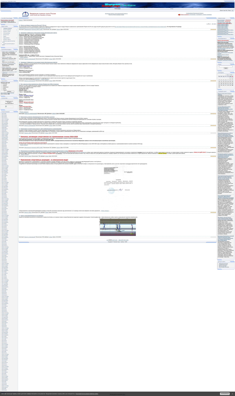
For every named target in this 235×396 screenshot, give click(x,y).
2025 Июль (4, 384)
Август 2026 (229, 74)
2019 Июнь (4, 308)
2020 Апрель (5, 322)
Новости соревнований (7, 63)
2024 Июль (4, 374)
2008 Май (4, 130)
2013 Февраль (5, 205)
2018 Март (4, 288)
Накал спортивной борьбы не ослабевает (32, 215)
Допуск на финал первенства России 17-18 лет (33, 25)
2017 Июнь (4, 275)
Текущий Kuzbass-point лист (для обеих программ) (225, 49)
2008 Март (4, 127)
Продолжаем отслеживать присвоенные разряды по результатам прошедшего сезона (52, 151)
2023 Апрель (5, 362)
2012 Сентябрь (5, 198)
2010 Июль (4, 163)
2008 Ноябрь (5, 135)
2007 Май (4, 113)
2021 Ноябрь (5, 346)
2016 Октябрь (5, 264)
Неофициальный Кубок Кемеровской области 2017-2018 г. (225, 29)
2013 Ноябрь (5, 218)
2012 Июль (4, 196)
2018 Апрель (5, 289)
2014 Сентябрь (5, 230)
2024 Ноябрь (5, 377)
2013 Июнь (4, 211)
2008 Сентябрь (5, 132)
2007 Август (4, 117)
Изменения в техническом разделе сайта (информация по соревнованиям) (41, 128)
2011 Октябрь (5, 183)
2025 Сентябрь (5, 385)
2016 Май (4, 258)
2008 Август (4, 131)
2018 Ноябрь (5, 299)
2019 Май (4, 307)
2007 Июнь (4, 115)
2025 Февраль (5, 379)
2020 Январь (5, 318)
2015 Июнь (4, 242)
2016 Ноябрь (5, 266)
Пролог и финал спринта (223, 54)
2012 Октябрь (5, 200)
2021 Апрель (5, 337)
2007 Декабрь (5, 123)
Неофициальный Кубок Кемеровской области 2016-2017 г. (225, 32)
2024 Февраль (5, 369)
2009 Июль (4, 146)
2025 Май (4, 381)
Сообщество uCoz (223, 264)
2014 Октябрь (5, 231)
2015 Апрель (5, 240)
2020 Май (4, 324)
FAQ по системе (222, 265)
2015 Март (4, 238)
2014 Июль (4, 227)
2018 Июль (4, 293)
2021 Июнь (4, 340)
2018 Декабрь (5, 300)
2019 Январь (5, 302)
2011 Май (4, 176)
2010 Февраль (5, 156)
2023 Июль (4, 363)
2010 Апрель (5, 159)
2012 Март (4, 190)
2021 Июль (4, 341)
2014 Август (4, 229)
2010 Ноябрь (5, 168)
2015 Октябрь (5, 248)
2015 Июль (4, 244)
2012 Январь (5, 187)
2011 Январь (5, 171)
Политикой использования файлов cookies (87, 393)
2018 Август (4, 295)
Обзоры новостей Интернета (9, 59)
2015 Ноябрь (5, 249)
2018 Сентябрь (5, 296)
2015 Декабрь (5, 251)
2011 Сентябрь (5, 182)
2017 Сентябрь (5, 280)
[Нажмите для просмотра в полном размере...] (117, 209)
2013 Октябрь (5, 216)
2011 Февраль (5, 172)
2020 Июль (4, 326)
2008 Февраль (5, 126)
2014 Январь (5, 220)
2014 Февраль (5, 222)
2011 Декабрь (5, 186)
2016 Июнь (4, 259)
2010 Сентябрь (5, 165)
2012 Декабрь (5, 203)
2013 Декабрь (5, 219)
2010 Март (4, 157)
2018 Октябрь (5, 297)
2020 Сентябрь (5, 328)
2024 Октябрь (5, 376)
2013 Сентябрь (5, 215)
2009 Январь (5, 138)
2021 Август (4, 343)
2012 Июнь (4, 194)
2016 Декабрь (5, 267)
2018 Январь (5, 285)
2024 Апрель (5, 372)
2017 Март (4, 271)
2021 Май (4, 339)
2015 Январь (5, 236)
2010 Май (4, 160)
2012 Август (4, 197)
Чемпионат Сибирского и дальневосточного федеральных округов (39, 62)
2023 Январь (5, 359)
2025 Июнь (4, 383)
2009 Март (4, 141)
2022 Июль (4, 352)
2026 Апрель (5, 387)
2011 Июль (4, 179)
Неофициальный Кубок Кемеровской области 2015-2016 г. (225, 34)
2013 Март (4, 207)
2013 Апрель (5, 208)
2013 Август (4, 214)
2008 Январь (5, 124)
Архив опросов (10, 92)
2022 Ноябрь (5, 357)
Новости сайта (5, 57)
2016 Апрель (5, 256)
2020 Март (4, 321)
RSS (233, 10)
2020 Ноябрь (5, 330)
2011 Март (4, 174)
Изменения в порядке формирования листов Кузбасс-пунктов (37, 117)
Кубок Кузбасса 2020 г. (222, 26)
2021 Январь (5, 333)
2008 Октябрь (5, 134)
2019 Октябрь (5, 314)
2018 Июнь (4, 292)
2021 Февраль (5, 335)
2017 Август (4, 278)
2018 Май (4, 291)
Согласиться (225, 393)
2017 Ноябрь (5, 282)
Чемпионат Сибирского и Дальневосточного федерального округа (39, 32)
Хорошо (5, 85)
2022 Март (4, 348)
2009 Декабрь (5, 153)
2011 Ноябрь (5, 185)
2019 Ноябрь (5, 315)
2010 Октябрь (5, 167)
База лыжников (221, 20)
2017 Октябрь (5, 281)
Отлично (5, 84)
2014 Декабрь (5, 234)
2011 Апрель (5, 175)
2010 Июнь (4, 161)
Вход (171, 8)
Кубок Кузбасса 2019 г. (222, 27)
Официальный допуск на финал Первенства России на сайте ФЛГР (35, 27)
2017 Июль (4, 277)
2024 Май (4, 373)
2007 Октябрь (5, 120)
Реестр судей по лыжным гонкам (116, 14)
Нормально (5, 87)
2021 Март (4, 336)
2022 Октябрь (5, 355)
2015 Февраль (5, 237)
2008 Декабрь (5, 137)
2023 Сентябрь (5, 366)
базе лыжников (81, 152)
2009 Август (4, 148)
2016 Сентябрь (5, 263)
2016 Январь (5, 252)
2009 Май (4, 143)
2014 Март (4, 223)
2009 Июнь (4, 145)
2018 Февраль (5, 286)
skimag (58, 29)
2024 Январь (5, 368)
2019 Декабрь (5, 317)
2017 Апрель (5, 273)
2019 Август (4, 311)
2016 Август (4, 262)
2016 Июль (4, 260)
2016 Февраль (5, 253)
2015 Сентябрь (5, 247)
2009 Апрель (5, 142)
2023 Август (4, 365)
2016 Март (4, 255)
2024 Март (4, 370)
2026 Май (4, 388)
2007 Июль (4, 116)
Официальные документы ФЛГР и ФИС (33, 29)
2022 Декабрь (5, 358)
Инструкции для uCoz (224, 266)
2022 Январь (5, 347)
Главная (63, 8)
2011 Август (4, 181)
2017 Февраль (5, 270)
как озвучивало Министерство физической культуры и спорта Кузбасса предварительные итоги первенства (140, 26)
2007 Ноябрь (5, 121)
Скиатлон (219, 55)
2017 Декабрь (5, 284)
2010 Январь (5, 154)
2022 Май (4, 351)
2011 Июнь (4, 178)
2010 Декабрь (5, 170)
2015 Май (4, 241)
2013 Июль (4, 212)
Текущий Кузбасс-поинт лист (224, 22)
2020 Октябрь (5, 329)
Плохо (4, 88)
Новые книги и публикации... (8, 51)
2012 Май (4, 193)
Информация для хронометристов (225, 41)
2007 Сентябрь (5, 119)
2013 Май (4, 209)
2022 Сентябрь (5, 354)
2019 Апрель (5, 306)
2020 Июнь (4, 325)
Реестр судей (220, 21)
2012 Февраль (5, 189)
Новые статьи (5, 67)
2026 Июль (4, 390)
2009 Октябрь (5, 150)
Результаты (3, 92)
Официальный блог (223, 263)
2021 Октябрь (5, 344)
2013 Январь (5, 204)
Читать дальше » (24, 57)
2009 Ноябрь (5, 152)
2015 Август (4, 245)
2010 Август (4, 164)
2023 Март (4, 361)
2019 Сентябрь (5, 313)
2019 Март (4, 304)
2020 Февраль (5, 319)
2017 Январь (5, 269)
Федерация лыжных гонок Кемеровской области (116, 13)
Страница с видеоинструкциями (224, 60)
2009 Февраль (5, 139)
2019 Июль (4, 310)
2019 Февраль (5, 303)
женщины (37, 79)
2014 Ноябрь (5, 233)
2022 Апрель (5, 350)
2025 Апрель (5, 380)
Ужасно (5, 89)
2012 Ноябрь (5, 201)
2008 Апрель (5, 128)
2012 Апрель (5, 192)
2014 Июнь (4, 226)
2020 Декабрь (5, 332)
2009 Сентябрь (5, 149)
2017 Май (4, 274)
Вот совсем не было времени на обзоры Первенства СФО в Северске (40, 84)
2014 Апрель (5, 225)
